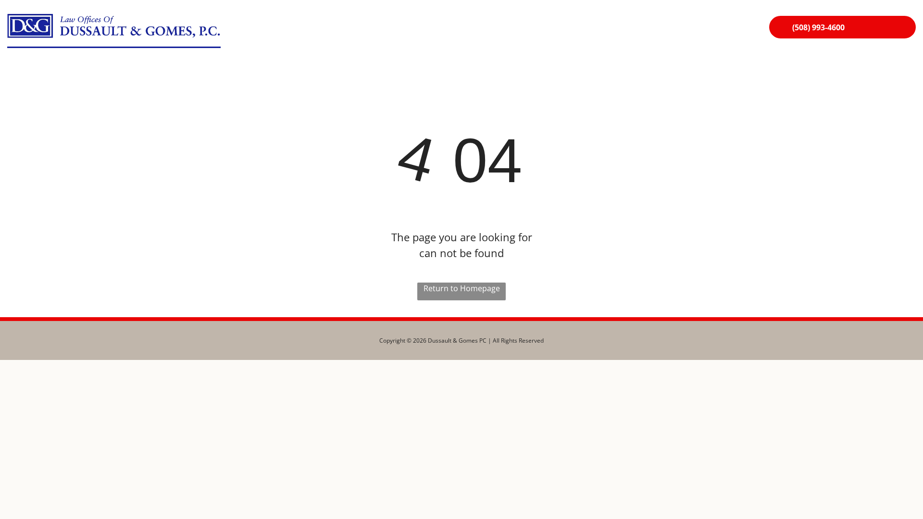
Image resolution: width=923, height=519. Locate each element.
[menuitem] (462, 29)
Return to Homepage (462, 288)
